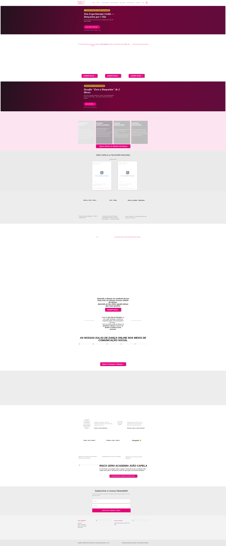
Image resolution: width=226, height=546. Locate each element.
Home (93, 2)
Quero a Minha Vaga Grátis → (91, 26)
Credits (108, 542)
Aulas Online (122, 2)
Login (143, 2)
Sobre (98, 2)
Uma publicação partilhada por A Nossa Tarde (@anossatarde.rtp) (105, 188)
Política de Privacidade (82, 525)
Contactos (138, 2)
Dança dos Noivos (114, 2)
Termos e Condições (82, 524)
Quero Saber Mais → (90, 103)
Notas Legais (80, 527)
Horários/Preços (105, 2)
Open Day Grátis (130, 2)
